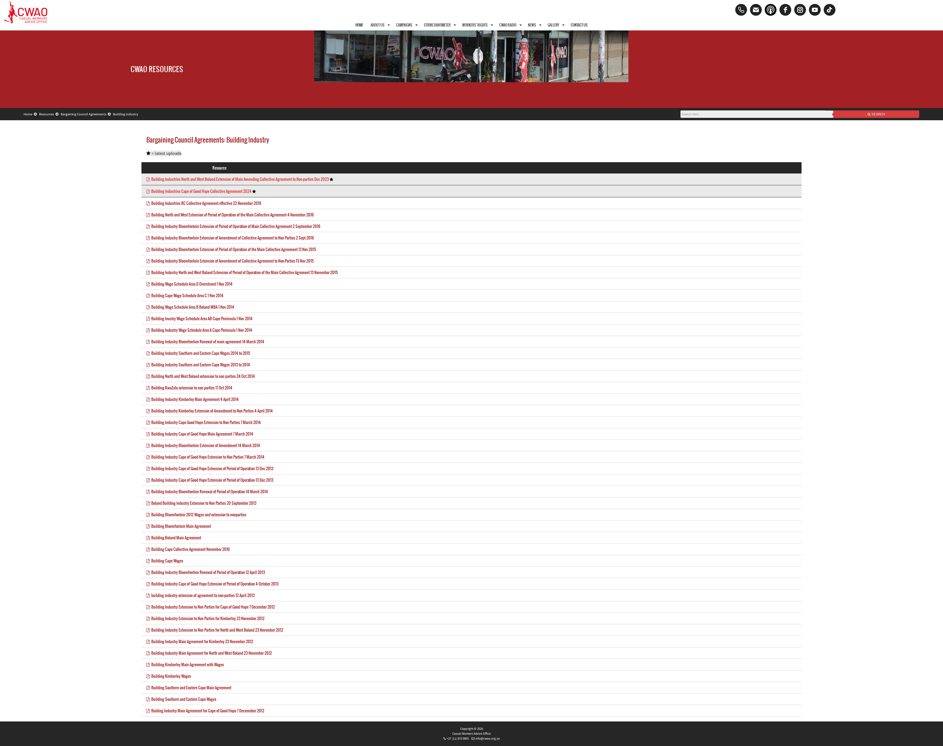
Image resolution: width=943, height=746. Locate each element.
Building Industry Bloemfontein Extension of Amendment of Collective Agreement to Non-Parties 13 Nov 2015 (232, 261)
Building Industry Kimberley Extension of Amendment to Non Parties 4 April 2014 (211, 411)
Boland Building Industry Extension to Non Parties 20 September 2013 (203, 503)
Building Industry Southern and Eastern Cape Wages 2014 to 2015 (200, 353)
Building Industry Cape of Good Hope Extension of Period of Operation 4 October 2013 (214, 584)
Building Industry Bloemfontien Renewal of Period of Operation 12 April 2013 (207, 572)
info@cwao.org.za (487, 739)
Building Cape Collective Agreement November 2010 (190, 549)
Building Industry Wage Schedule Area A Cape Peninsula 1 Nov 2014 (201, 330)
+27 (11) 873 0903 (458, 739)
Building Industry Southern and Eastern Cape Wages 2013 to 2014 (200, 365)
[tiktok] (829, 10)
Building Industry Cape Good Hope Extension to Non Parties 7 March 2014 (205, 422)
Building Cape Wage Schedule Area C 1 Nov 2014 (186, 295)
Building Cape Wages (166, 561)
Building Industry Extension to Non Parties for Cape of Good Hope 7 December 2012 (212, 607)
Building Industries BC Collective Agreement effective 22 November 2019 (205, 203)
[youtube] (815, 10)
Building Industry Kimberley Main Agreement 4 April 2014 (194, 399)
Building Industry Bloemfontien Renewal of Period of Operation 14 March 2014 (209, 491)
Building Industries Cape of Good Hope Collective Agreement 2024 (201, 191)
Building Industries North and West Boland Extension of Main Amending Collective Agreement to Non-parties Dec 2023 (240, 179)
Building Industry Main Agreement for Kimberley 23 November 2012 (201, 641)
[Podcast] (771, 10)
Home (29, 114)
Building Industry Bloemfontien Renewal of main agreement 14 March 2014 (207, 342)
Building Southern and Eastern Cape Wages (183, 699)
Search (878, 114)
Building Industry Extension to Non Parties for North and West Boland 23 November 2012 (216, 630)
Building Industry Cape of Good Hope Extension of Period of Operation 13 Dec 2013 (211, 468)
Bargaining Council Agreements (84, 114)
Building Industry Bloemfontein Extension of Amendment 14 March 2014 (205, 445)
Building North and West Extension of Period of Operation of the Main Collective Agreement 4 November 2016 (232, 215)
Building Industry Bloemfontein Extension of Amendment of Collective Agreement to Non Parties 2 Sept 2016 (232, 238)
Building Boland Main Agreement (175, 538)
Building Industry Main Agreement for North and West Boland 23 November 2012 (211, 653)
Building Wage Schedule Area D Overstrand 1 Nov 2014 (191, 284)
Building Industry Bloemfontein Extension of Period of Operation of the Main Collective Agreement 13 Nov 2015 (233, 249)
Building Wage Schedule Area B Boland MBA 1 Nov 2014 (192, 307)
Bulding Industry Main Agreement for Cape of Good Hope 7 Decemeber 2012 (207, 711)
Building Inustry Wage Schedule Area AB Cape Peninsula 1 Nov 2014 (201, 318)
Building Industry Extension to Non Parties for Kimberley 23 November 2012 (207, 618)
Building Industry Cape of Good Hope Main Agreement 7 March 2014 (201, 434)
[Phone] (741, 10)
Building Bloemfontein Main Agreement (180, 526)
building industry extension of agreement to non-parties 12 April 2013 (202, 595)
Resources (47, 114)
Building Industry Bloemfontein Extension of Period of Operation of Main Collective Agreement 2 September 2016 (235, 226)
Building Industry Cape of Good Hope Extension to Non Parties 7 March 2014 (207, 457)
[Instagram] (800, 10)
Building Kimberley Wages (170, 676)
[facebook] (785, 10)
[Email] (756, 10)
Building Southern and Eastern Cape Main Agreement (190, 688)
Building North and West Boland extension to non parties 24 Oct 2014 (202, 376)
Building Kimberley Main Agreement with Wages (187, 664)
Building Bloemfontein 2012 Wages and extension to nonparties (198, 515)
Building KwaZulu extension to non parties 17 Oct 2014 (191, 388)
